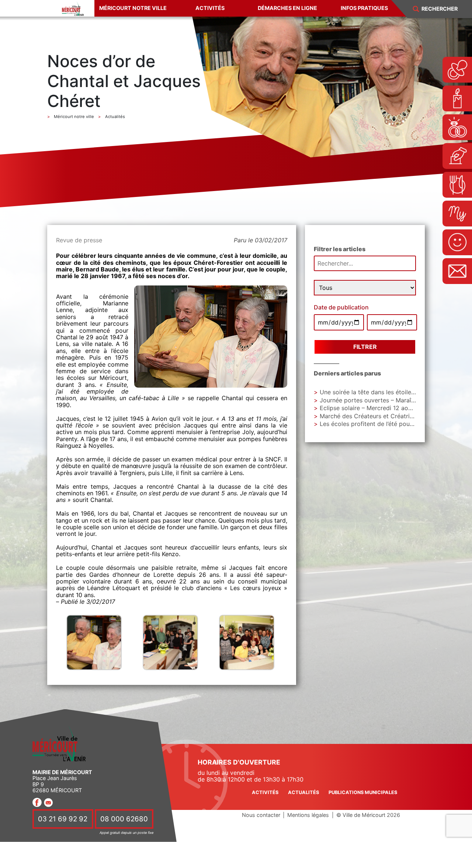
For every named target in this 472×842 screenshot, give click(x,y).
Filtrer (365, 346)
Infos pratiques (364, 8)
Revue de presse (79, 240)
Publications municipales (363, 792)
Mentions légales (308, 815)
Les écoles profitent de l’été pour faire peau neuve (390, 423)
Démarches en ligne (287, 8)
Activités (210, 8)
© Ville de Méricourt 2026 (368, 815)
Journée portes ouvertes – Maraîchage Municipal (388, 400)
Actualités (303, 792)
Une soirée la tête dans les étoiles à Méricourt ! (386, 392)
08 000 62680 (124, 819)
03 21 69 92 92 (62, 819)
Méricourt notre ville (133, 8)
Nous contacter (261, 815)
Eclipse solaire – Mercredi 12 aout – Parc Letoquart (391, 408)
